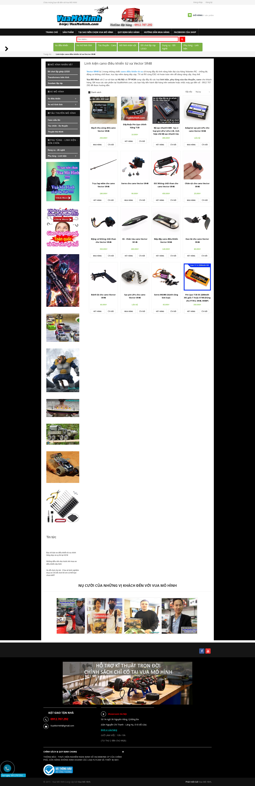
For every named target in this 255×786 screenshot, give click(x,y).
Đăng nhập (198, 2)
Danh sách (96, 92)
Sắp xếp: (188, 92)
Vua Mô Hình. (84, 781)
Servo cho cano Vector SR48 (134, 183)
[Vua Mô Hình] (106, 16)
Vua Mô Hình (205, 781)
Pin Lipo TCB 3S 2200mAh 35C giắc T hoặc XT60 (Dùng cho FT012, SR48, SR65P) (197, 297)
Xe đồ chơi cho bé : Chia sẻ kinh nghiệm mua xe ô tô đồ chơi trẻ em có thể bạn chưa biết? (62, 572)
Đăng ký (209, 2)
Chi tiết (111, 144)
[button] (84, 752)
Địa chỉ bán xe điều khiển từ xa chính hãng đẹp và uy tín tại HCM (61, 554)
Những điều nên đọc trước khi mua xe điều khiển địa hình (61, 562)
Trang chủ (47, 54)
